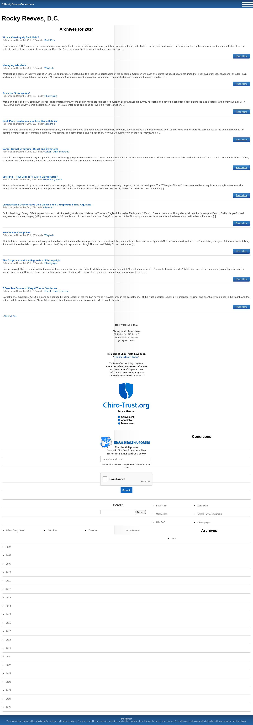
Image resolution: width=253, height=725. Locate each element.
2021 (8, 665)
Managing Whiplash (14, 65)
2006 (173, 538)
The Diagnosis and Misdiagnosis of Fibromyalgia (31, 260)
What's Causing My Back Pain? (21, 37)
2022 (8, 673)
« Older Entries (10, 316)
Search (118, 505)
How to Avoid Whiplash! (17, 232)
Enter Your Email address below (126, 453)
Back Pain (49, 40)
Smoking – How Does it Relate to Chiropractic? (30, 176)
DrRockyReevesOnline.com (18, 4)
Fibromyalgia (50, 96)
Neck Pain (49, 124)
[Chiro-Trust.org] (127, 404)
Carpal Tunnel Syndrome (56, 151)
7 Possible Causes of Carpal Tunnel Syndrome (30, 288)
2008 (8, 555)
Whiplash (49, 68)
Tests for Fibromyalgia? (16, 93)
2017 (8, 631)
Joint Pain (52, 530)
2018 (8, 639)
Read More (241, 56)
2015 (8, 614)
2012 (8, 589)
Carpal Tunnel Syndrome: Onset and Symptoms (30, 148)
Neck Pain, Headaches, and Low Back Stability (30, 121)
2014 (8, 606)
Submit (126, 490)
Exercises (94, 530)
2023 (8, 682)
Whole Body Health (52, 179)
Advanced (48, 207)
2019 (8, 648)
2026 (8, 707)
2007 (8, 547)
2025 (8, 698)
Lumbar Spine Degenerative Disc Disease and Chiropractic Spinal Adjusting (47, 204)
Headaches (161, 514)
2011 (8, 580)
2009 (8, 564)
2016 (8, 623)
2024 (8, 690)
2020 (8, 656)
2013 (8, 597)
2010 (8, 572)
